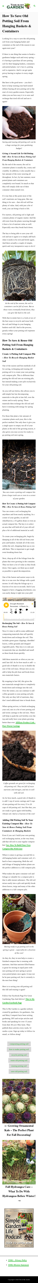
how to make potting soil (19, 1049)
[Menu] (3, 5)
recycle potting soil (19, 1055)
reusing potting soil (19, 1066)
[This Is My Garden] (18, 6)
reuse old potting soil (19, 1060)
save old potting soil (19, 1071)
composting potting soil (19, 1044)
